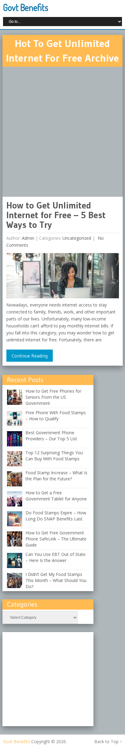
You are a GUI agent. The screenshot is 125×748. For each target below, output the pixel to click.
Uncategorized (76, 238)
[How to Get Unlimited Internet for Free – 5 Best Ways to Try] (62, 277)
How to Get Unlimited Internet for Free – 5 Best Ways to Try (56, 215)
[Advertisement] (62, 131)
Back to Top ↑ (108, 741)
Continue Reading (30, 356)
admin (28, 238)
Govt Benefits (25, 7)
